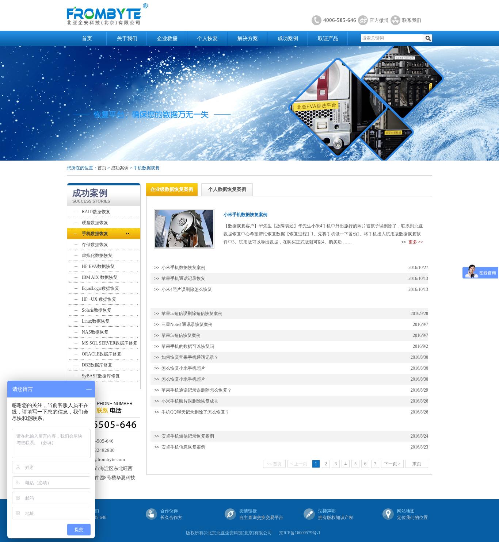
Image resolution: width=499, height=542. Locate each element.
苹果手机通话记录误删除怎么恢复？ (196, 390)
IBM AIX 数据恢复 (100, 277)
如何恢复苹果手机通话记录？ (189, 357)
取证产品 (328, 38)
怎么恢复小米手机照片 (183, 368)
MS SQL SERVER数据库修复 (109, 343)
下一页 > (392, 463)
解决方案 (247, 38)
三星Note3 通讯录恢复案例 (187, 324)
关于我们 (127, 38)
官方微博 (379, 20)
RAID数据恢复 (96, 211)
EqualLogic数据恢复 (100, 288)
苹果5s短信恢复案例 (181, 335)
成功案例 (288, 38)
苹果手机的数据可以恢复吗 (187, 346)
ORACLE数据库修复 (101, 354)
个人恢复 (207, 38)
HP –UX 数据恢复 (99, 299)
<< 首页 (274, 463)
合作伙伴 (169, 511)
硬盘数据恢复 (95, 222)
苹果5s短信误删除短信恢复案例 (191, 313)
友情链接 (248, 511)
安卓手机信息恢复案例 (183, 447)
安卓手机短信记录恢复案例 (187, 436)
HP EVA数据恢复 (98, 266)
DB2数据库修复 (97, 365)
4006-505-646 (339, 20)
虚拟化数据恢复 (97, 255)
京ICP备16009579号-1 (299, 532)
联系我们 (411, 20)
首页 (87, 38)
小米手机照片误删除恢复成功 (189, 401)
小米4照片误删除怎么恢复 (186, 289)
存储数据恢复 (95, 244)
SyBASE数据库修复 (101, 375)
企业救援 (167, 38)
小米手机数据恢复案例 (183, 267)
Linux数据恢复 (96, 321)
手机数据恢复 (95, 233)
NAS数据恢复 (95, 332)
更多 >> (415, 242)
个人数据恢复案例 (227, 189)
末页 (416, 463)
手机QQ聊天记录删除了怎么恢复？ (195, 412)
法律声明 (327, 511)
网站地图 (406, 511)
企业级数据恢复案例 (172, 189)
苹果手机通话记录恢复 (183, 278)
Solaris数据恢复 (96, 310)
